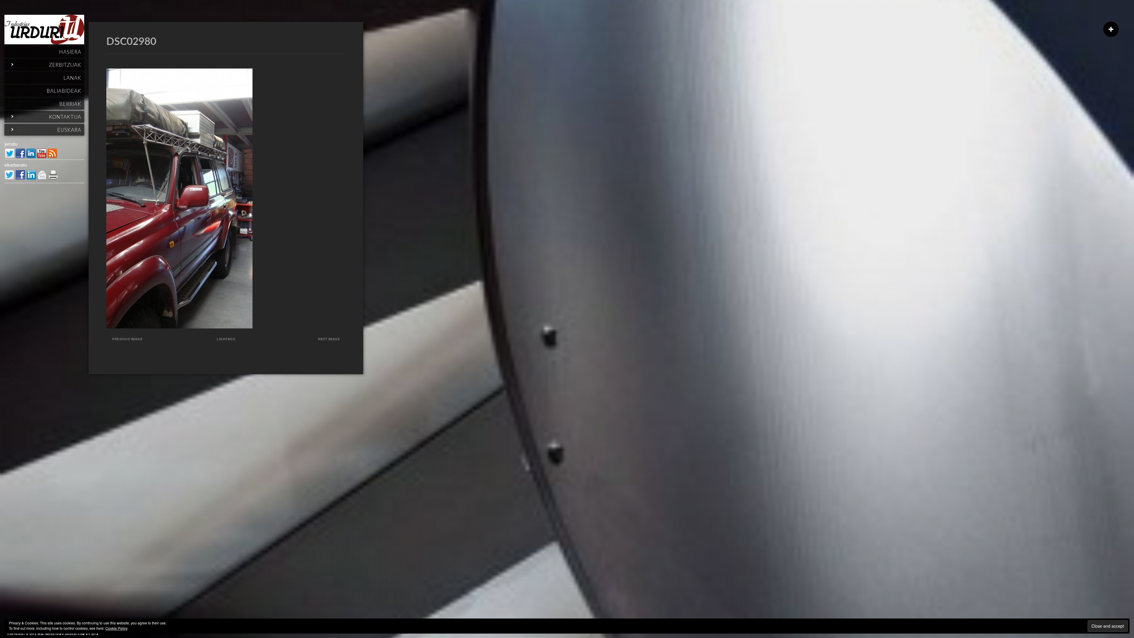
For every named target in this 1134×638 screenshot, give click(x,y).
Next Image (329, 339)
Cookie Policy (116, 628)
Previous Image (127, 339)
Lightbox (226, 339)
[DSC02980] (179, 326)
